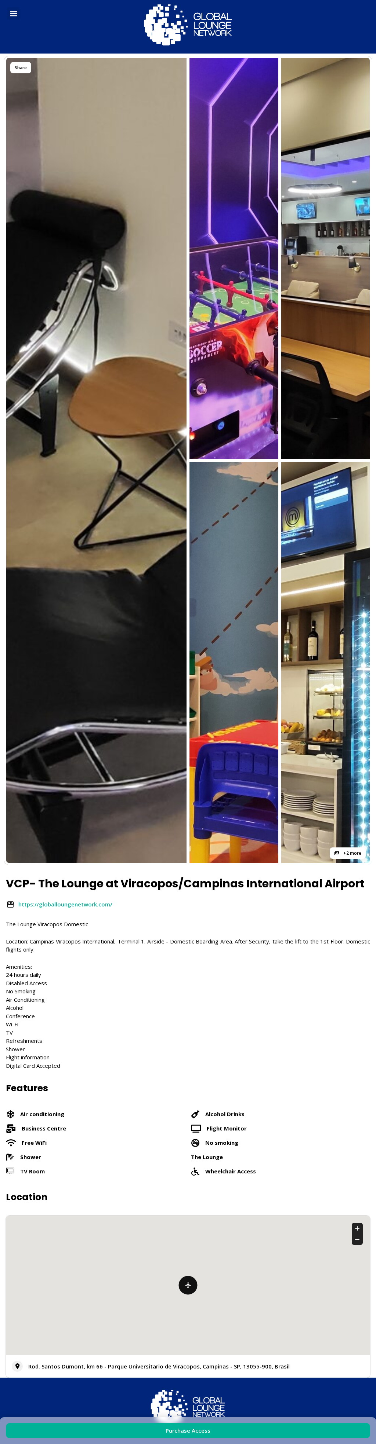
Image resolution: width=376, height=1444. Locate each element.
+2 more (351, 853)
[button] (13, 13)
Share (21, 68)
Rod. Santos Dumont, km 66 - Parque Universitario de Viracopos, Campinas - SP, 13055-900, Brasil (159, 1366)
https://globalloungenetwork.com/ (65, 904)
